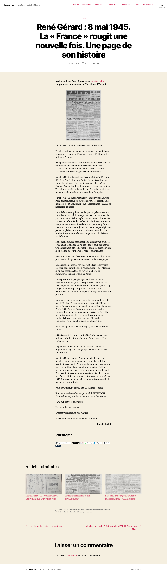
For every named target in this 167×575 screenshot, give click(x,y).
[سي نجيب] (9, 5)
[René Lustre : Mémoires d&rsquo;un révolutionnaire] (83, 484)
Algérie (65, 510)
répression (88, 512)
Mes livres (99, 5)
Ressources (125, 5)
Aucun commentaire (92, 63)
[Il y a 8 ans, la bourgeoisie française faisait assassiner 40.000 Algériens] (123, 484)
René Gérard (78, 512)
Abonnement (148, 5)
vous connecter (71, 555)
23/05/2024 (74, 63)
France (107, 510)
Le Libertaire (97, 81)
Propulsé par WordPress (52, 570)
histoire (60, 512)
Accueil (76, 5)
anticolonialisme (74, 510)
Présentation (86, 5)
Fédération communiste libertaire (92, 510)
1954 (60, 510)
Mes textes (112, 5)
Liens (137, 5)
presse (83, 18)
